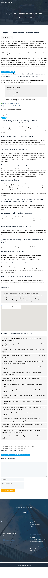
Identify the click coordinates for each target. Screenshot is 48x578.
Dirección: (32, 537)
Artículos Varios (18, 18)
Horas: (32, 545)
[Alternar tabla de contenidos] (10, 38)
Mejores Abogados (6, 2)
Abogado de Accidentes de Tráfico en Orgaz (14, 448)
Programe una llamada (8, 71)
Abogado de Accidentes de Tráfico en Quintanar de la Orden (18, 446)
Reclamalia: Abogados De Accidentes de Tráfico (12, 106)
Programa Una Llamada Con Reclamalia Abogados (15, 455)
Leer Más (4, 117)
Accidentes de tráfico (28, 18)
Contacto (24, 512)
